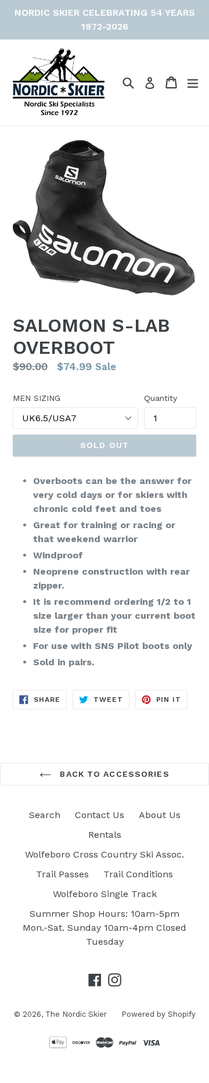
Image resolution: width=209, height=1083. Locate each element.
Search (44, 814)
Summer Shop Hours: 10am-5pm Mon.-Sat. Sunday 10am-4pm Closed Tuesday (104, 927)
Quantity (160, 398)
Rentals (104, 834)
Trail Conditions (138, 874)
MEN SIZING (36, 398)
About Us (160, 814)
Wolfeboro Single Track (105, 893)
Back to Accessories (113, 774)
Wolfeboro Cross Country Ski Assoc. (104, 854)
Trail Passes (62, 874)
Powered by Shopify (158, 1014)
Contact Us (99, 814)
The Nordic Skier (76, 1014)
